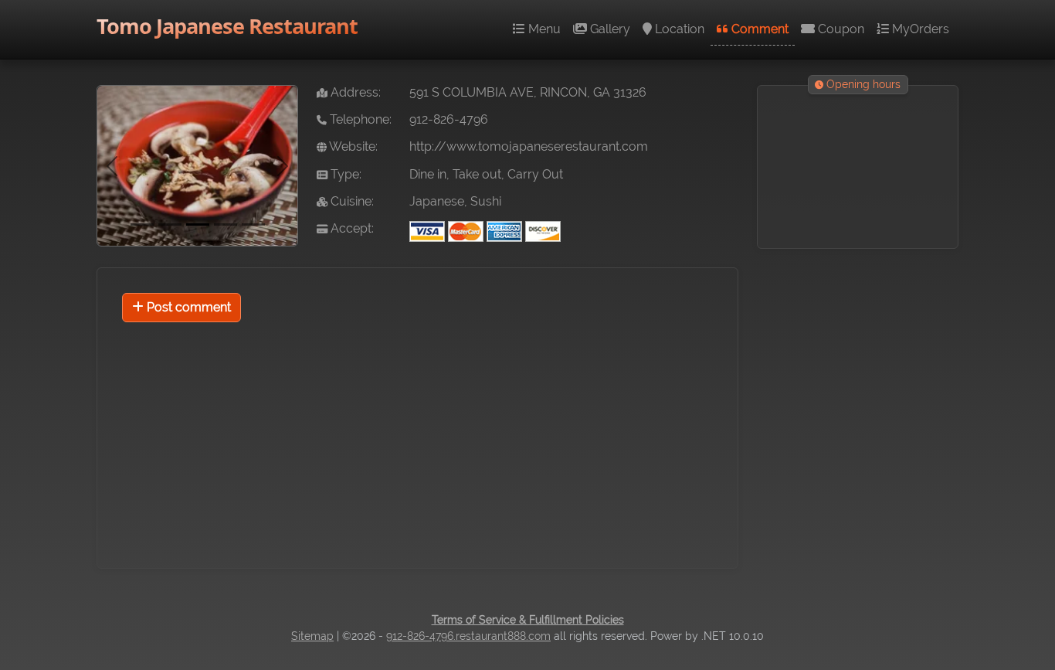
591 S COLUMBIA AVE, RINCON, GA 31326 (527, 92)
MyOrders (919, 29)
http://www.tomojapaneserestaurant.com (528, 146)
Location (678, 29)
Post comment (187, 307)
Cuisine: (350, 201)
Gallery (608, 29)
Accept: (350, 228)
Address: (354, 92)
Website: (352, 146)
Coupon (839, 29)
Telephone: (359, 119)
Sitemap (312, 636)
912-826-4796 (448, 119)
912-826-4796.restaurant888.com (468, 636)
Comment (758, 29)
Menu (543, 29)
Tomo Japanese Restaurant (227, 26)
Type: (344, 174)
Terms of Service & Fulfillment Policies (528, 620)
